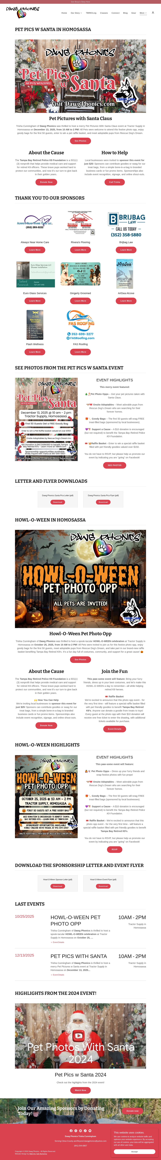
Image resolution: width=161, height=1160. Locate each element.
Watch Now (80, 1090)
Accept (134, 1151)
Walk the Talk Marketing (38, 1154)
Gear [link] (133, 13)
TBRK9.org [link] (91, 13)
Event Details (114, 729)
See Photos (80, 141)
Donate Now (46, 182)
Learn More (35, 250)
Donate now (132, 1111)
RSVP (115, 850)
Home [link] (64, 13)
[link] (22, 13)
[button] (76, 13)
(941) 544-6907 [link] (80, 1146)
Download (57, 502)
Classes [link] (104, 13)
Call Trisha (114, 182)
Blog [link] (125, 13)
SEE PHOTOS (114, 465)
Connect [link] (116, 13)
